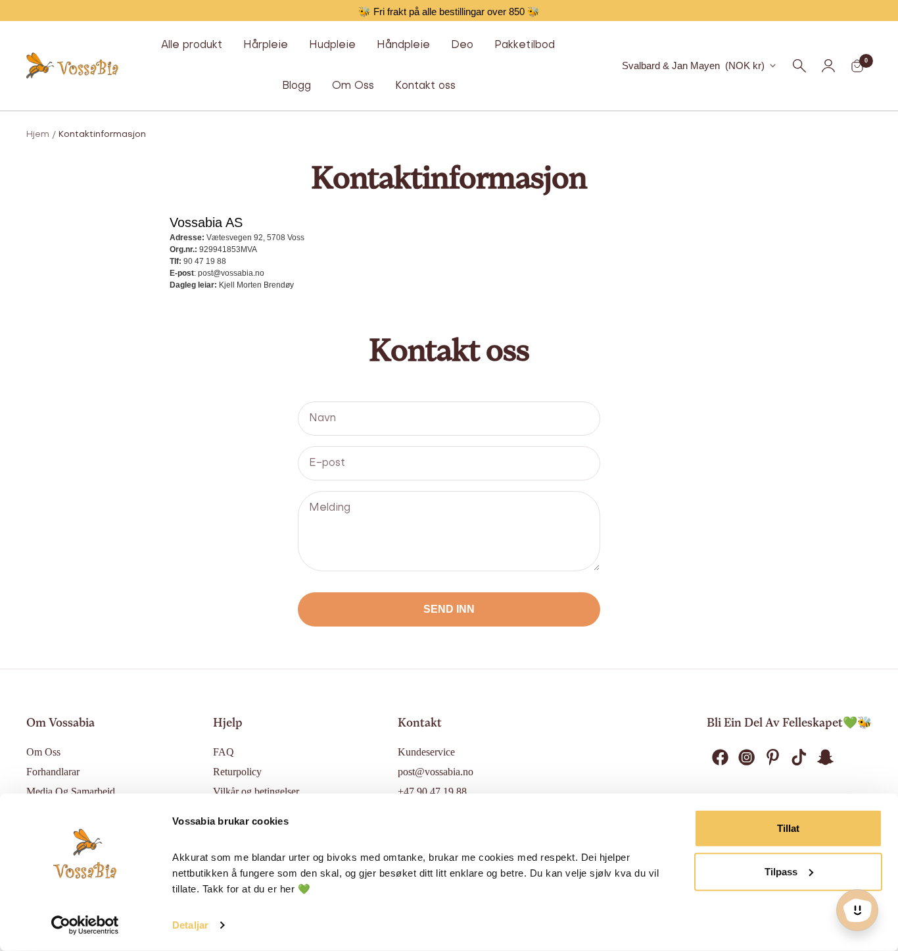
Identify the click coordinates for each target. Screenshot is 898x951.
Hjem (37, 134)
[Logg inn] (828, 65)
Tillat (788, 828)
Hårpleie (265, 45)
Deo (462, 45)
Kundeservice (426, 752)
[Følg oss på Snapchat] (825, 757)
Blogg (296, 86)
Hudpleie (332, 45)
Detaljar (190, 925)
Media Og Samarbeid (70, 791)
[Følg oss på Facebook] (720, 757)
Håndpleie (403, 45)
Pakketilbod (524, 45)
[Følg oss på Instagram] (746, 757)
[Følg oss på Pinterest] (772, 757)
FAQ (223, 752)
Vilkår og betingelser (256, 791)
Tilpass (781, 871)
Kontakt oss (425, 86)
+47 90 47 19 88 (432, 791)
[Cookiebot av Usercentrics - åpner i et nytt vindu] (85, 925)
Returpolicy (237, 771)
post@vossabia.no (435, 771)
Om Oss (353, 86)
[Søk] (799, 65)
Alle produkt (191, 45)
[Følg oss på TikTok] (799, 757)
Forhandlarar (53, 771)
